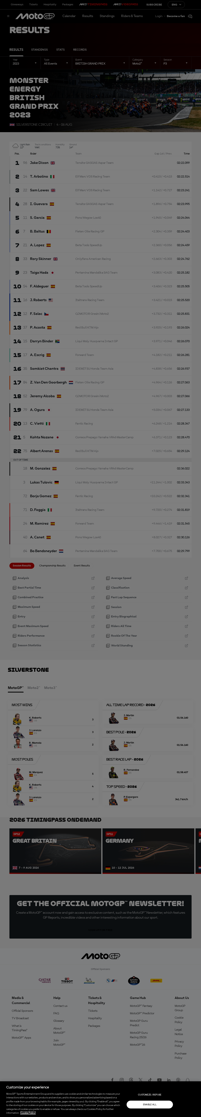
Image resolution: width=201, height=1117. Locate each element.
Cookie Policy (28, 1113)
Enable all (150, 1104)
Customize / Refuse (149, 1094)
